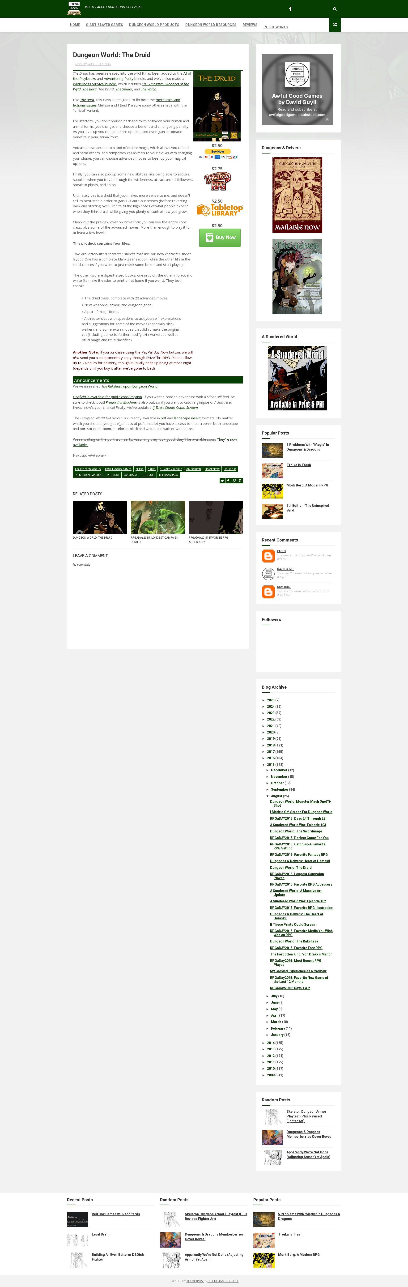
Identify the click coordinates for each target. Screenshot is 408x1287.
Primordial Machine (121, 402)
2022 (271, 719)
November (279, 777)
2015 (271, 765)
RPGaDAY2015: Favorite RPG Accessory (208, 540)
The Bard (90, 89)
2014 (271, 1043)
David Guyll (285, 569)
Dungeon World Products (154, 25)
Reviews (250, 25)
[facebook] (290, 8)
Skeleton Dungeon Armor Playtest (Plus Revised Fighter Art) (306, 1116)
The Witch (148, 89)
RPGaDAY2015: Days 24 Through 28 (297, 818)
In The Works (276, 27)
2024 (271, 706)
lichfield (230, 469)
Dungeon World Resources (211, 25)
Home (75, 25)
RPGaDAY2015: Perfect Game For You (299, 838)
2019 (271, 739)
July (274, 996)
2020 (271, 732)
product (113, 475)
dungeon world (171, 469)
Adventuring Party (118, 78)
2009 (271, 1075)
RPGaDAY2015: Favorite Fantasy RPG (299, 855)
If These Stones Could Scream (175, 407)
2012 (271, 1056)
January (277, 1035)
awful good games (118, 469)
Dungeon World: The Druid (92, 537)
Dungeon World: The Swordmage (296, 831)
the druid (148, 475)
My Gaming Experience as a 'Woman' (298, 971)
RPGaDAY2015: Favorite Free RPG (296, 948)
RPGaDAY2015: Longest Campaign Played (154, 540)
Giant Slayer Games (104, 25)
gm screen (193, 469)
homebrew (212, 469)
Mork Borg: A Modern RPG (307, 485)
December (279, 770)
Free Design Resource (223, 1281)
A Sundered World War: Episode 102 (298, 901)
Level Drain (100, 1234)
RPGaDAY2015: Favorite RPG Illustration (301, 908)
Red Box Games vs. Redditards (116, 1214)
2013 (271, 1049)
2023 (271, 713)
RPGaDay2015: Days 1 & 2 (290, 988)
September (279, 789)
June (275, 1002)
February (278, 1028)
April (274, 1015)
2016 (271, 758)
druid (152, 469)
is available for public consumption (107, 396)
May (274, 1009)
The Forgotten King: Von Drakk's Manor (301, 954)
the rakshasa (168, 475)
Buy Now (226, 237)
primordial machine (89, 475)
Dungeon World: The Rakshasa (294, 941)
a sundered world (88, 469)
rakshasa (130, 475)
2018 (271, 745)
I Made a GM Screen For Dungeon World (301, 812)
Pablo (281, 551)
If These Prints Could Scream (293, 924)
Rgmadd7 (284, 587)
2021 (271, 726)
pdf (163, 418)
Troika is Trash (299, 465)
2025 (271, 700)
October (277, 783)
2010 (271, 1068)
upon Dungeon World (129, 386)
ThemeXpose (195, 1281)
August (276, 796)
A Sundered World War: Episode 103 (298, 825)
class (140, 469)
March (276, 1022)
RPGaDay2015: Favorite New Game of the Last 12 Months (299, 980)
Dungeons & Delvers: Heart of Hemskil (300, 861)
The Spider (124, 89)
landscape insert (187, 418)
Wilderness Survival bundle (94, 83)
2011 (271, 1062)
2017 (271, 752)
